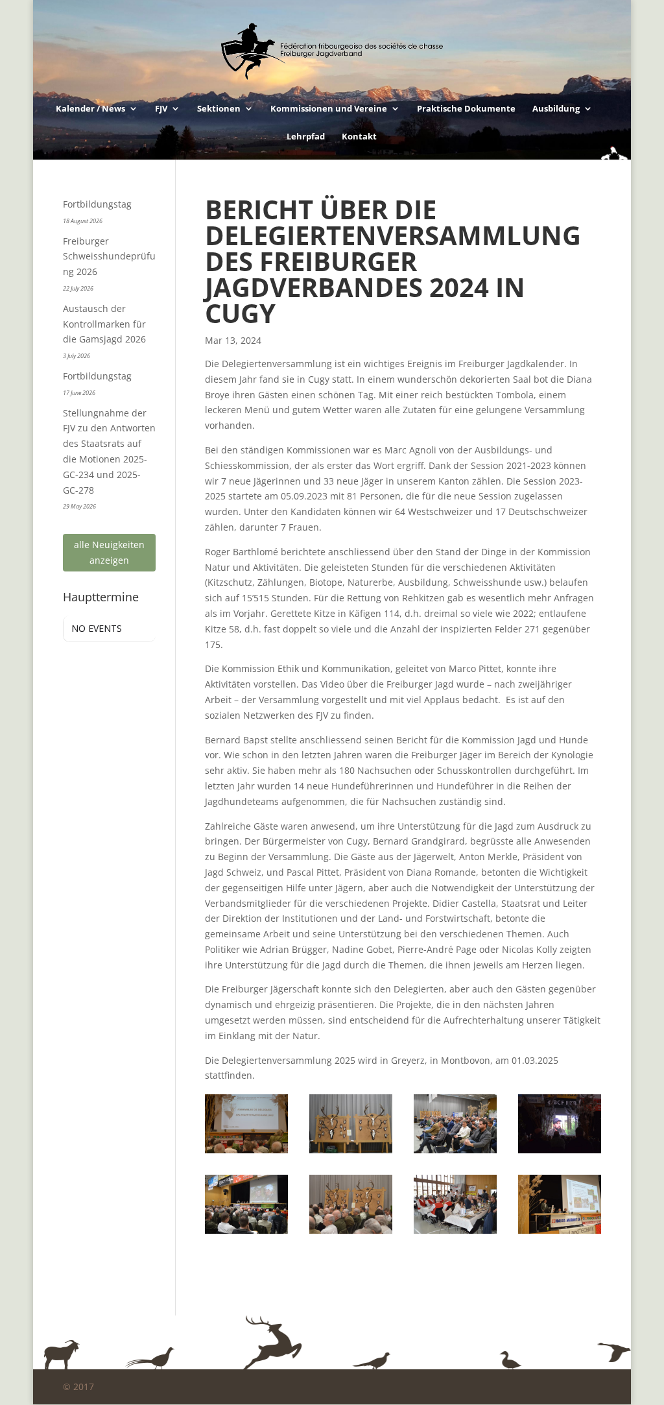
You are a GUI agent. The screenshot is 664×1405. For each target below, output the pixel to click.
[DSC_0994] (455, 1233)
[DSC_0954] (246, 1233)
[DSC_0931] (350, 1233)
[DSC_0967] (559, 1153)
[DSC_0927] (246, 1153)
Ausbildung (556, 109)
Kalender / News (90, 109)
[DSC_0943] (559, 1233)
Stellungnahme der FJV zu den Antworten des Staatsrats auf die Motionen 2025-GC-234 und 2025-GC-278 (109, 451)
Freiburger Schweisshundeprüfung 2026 (109, 256)
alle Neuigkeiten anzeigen (109, 552)
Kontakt (359, 137)
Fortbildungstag (97, 204)
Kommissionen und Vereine (328, 109)
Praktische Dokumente (466, 109)
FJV (161, 109)
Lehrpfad (306, 137)
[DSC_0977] (455, 1153)
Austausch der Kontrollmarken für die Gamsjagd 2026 (104, 324)
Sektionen (219, 109)
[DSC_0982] (350, 1153)
